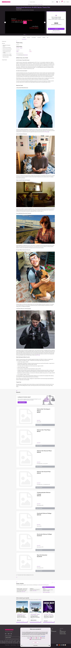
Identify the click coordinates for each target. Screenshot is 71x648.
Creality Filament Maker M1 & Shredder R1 (35, 617)
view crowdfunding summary (56, 32)
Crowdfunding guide (45, 584)
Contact (51, 630)
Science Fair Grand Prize (7, 50)
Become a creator (62, 632)
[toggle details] (28, 622)
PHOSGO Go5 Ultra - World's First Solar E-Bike (21, 617)
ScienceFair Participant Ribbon (6, 45)
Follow (56, 28)
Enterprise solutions (63, 633)
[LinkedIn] (11, 633)
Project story (4, 41)
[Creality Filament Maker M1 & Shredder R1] (35, 607)
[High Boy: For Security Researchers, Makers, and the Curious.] (49, 607)
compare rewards (22, 402)
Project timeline (4, 59)
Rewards (3, 43)
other (30, 51)
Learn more (23, 591)
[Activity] (62, 1)
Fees (60, 630)
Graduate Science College (7, 54)
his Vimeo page (46, 131)
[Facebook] (5, 633)
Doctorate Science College (7, 55)
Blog (50, 632)
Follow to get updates (46, 592)
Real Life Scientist (42, 555)
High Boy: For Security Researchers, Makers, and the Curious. (48, 617)
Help (39, 584)
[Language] (57, 1)
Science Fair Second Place (44, 450)
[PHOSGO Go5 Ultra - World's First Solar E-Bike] (22, 607)
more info (38, 420)
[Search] (29, 2)
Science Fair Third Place (7, 47)
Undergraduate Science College (7, 52)
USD (52, 1)
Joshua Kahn (19, 8)
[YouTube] (8, 633)
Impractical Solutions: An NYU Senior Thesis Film (33, 7)
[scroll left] (5, 22)
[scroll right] (44, 22)
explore (40, 599)
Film (17, 51)
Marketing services (63, 631)
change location (40, 4)
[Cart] (59, 1)
